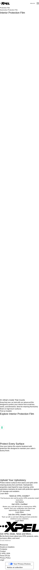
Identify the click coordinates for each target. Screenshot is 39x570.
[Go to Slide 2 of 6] (19, 255)
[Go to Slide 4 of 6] (19, 319)
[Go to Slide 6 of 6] (19, 383)
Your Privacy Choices (22, 564)
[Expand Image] (19, 30)
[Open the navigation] (38, 3)
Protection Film (5, 8)
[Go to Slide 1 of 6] (19, 224)
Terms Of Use (5, 556)
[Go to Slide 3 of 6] (19, 287)
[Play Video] (19, 428)
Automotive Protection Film (9, 10)
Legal (2, 560)
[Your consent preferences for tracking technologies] (2, 428)
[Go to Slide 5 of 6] (19, 351)
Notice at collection (15, 567)
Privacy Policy (5, 558)
